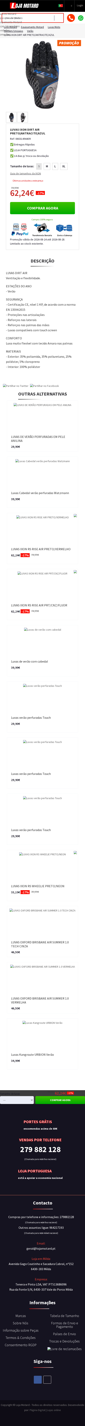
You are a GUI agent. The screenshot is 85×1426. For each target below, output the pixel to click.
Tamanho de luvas (10, 1094)
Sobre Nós (20, 1323)
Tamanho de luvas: (22, 166)
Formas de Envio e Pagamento (64, 1325)
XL (63, 166)
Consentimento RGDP (21, 1345)
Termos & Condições (21, 1337)
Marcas (20, 1315)
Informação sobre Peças (21, 1330)
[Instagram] (47, 1380)
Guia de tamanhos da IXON (25, 173)
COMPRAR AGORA (42, 208)
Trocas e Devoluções (64, 1341)
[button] (61, 5)
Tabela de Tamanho (64, 1315)
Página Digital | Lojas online (45, 1410)
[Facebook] (38, 1380)
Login (80, 5)
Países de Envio (64, 1334)
